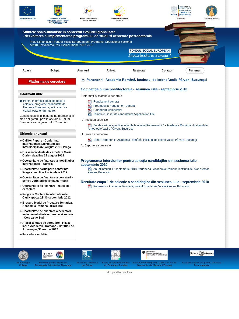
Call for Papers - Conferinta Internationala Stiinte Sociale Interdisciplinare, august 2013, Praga (46, 144)
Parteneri (195, 70)
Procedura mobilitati (35, 234)
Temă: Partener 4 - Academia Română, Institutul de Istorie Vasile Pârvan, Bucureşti (145, 140)
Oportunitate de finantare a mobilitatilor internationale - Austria (48, 162)
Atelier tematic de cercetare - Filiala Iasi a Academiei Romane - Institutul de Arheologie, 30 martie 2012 (48, 226)
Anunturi (83, 70)
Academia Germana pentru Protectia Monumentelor (201, 263)
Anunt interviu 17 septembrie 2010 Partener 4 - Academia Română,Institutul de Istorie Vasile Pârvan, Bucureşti (149, 170)
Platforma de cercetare (46, 81)
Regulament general (106, 101)
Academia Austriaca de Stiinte (87, 263)
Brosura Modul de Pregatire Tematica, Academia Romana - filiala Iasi (47, 204)
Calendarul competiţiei (107, 110)
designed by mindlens (119, 272)
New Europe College (23, 263)
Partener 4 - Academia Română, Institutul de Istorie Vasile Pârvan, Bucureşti (141, 186)
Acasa (27, 70)
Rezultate (139, 70)
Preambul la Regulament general (114, 105)
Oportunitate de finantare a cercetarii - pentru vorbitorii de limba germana (47, 179)
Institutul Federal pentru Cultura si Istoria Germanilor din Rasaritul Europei (154, 263)
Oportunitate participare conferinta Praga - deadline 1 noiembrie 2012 (45, 170)
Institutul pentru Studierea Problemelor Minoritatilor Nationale (53, 263)
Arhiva (111, 70)
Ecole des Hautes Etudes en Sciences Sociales (116, 263)
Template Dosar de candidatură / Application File (124, 114)
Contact (167, 70)
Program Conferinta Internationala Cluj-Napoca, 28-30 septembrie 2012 (46, 196)
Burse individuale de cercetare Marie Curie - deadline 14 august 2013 (46, 154)
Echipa (55, 70)
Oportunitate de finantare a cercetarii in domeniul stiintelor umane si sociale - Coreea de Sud (47, 214)
